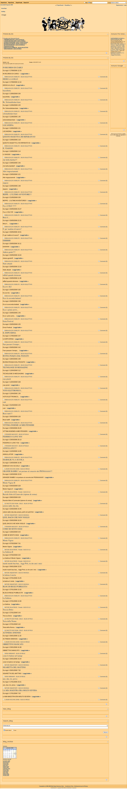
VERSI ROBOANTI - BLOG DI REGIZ (12, 48)
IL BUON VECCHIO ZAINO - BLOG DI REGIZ (14, 40)
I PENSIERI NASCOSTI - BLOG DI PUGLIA (14, 39)
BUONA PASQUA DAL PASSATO (16, 356)
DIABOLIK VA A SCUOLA (13, 459)
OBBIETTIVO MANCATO (13, 644)
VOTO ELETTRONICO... (12, 390)
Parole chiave (8, 730)
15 (11, 753)
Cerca (109, 2)
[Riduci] (107, 34)
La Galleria (7, 598)
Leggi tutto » (25, 74)
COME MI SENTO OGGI (12, 529)
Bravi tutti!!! (7, 413)
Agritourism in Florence (116, 46)
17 (15, 753)
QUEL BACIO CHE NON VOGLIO (16, 517)
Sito (91, 2)
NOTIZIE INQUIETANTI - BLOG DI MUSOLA (14, 44)
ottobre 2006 (6, 767)
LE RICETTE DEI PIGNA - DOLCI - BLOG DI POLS (16, 42)
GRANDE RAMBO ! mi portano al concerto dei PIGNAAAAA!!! (27, 471)
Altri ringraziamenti (10, 171)
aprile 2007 (5, 765)
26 (5, 756)
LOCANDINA (8, 125)
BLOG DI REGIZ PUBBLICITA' (15, 586)
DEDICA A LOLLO (10, 79)
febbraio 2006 (6, 774)
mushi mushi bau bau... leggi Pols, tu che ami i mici (22, 563)
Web (86, 2)
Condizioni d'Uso (69, 786)
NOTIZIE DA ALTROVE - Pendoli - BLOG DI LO (15, 43)
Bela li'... (6, 217)
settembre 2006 (6, 768)
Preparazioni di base (9, 46)
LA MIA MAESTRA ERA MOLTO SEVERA (20, 690)
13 (7, 753)
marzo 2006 (5, 773)
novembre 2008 (6, 760)
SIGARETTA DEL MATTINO (14, 667)
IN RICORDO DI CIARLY (13, 67)
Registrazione (119, 5)
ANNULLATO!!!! (9, 448)
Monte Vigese (8, 540)
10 (15, 752)
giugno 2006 (5, 769)
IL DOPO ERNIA (9, 333)
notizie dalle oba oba (11, 506)
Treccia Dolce (8, 609)
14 (9, 753)
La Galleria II (8, 552)
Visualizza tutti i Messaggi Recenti (11, 38)
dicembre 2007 (6, 761)
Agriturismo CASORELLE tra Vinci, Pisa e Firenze (117, 53)
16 (13, 753)
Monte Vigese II (9, 482)
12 (5, 753)
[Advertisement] (118, 98)
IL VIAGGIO (8, 148)
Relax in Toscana (115, 50)
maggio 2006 (6, 770)
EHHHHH (6, 240)
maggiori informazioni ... (116, 55)
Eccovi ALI (7, 286)
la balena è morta (9, 575)
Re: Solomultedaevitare (12, 102)
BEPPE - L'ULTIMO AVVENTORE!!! (17, 194)
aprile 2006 (5, 772)
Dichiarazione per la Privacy (81, 786)
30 (7, 750)
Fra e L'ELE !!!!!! (9, 206)
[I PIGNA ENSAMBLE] (63, 23)
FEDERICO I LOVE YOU (12, 436)
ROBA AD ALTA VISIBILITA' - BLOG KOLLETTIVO (16, 47)
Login (125, 5)
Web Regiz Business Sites (57, 786)
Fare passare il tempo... (11, 344)
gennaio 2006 (6, 775)
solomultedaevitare (10, 113)
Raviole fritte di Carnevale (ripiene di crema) (20, 494)
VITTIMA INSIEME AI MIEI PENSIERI (18, 425)
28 (9, 756)
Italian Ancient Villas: (120, 45)
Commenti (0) (103, 76)
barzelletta (7, 90)
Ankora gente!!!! (9, 252)
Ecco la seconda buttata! (12, 298)
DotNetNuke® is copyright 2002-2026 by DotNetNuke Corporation (63, 787)
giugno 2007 (5, 763)
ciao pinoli (7, 379)
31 (9, 750)
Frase (15, 730)
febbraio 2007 (6, 766)
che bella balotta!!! (10, 160)
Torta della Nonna (9, 621)
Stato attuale (7, 263)
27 (7, 756)
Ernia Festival (8, 321)
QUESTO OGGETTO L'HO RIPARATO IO (19, 136)
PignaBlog (67, 5)
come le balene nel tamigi (12, 655)
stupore (5, 183)
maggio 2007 (6, 764)
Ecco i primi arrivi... (10, 309)
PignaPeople (60, 5)
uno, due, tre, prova (10, 679)
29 (5, 750)
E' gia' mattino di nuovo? (12, 229)
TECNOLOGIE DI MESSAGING (15, 367)
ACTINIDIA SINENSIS (12, 632)
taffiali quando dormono (12, 275)
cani (4, 402)
